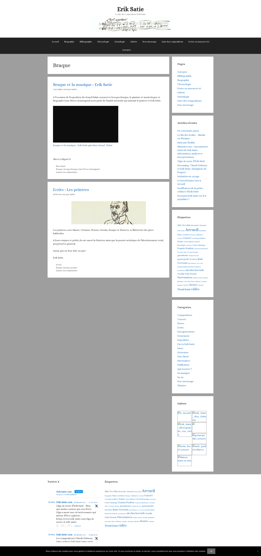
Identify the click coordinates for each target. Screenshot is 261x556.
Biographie (69, 41)
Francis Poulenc (185, 248)
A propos (126, 50)
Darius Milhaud (189, 241)
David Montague (143, 499)
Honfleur (193, 259)
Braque (59, 169)
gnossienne (182, 255)
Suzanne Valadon (183, 285)
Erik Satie (130, 9)
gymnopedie (183, 259)
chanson (199, 235)
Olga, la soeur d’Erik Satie (191, 161)
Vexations (183, 289)
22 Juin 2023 (93, 535)
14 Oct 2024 (93, 502)
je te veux (199, 263)
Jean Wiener (192, 263)
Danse (180, 241)
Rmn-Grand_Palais (102, 145)
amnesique (181, 230)
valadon (200, 285)
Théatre (181, 385)
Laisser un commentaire (66, 172)
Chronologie (103, 41)
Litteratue (182, 352)
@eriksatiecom (80, 502)
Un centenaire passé (188, 130)
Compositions (184, 315)
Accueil (55, 41)
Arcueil (191, 229)
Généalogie (119, 41)
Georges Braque (70, 169)
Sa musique (183, 373)
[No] (257, 551)
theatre (193, 284)
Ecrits (58, 265)
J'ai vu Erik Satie (186, 344)
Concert (187, 238)
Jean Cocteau (120, 509)
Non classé (60, 166)
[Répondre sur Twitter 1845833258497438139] (58, 526)
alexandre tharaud (198, 225)
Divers (180, 323)
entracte (189, 245)
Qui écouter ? (184, 369)
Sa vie (180, 377)
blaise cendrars (183, 235)
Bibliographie (86, 41)
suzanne (204, 281)
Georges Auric (182, 252)
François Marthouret (201, 248)
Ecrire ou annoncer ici (198, 41)
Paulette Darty (198, 278)
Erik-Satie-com (64, 502)
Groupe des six (194, 255)
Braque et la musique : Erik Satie (82, 84)
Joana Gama (182, 267)
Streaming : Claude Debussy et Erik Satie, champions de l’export (192, 169)
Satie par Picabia (186, 142)
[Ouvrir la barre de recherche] (137, 50)
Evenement (183, 336)
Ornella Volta (183, 274)
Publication (183, 365)
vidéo (195, 289)
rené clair (187, 281)
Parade (193, 274)
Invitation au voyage (188, 176)
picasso (73, 268)
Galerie (133, 41)
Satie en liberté (196, 281)
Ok (211, 551)
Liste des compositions (172, 41)
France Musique (198, 245)
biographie (202, 230)
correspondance (199, 238)
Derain (66, 268)
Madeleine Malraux (194, 267)
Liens (180, 348)
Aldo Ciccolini (183, 225)
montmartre (181, 270)
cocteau (180, 238)
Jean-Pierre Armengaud (89, 169)
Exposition (183, 340)
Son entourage (149, 41)
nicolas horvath (195, 270)
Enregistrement (186, 331)
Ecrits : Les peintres (71, 189)
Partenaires (184, 277)
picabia (205, 278)
